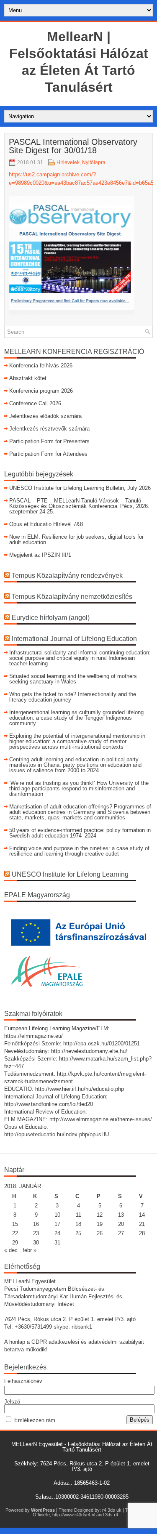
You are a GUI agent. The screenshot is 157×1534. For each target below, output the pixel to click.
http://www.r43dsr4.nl (73, 1514)
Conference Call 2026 (35, 403)
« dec (11, 1250)
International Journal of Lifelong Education (74, 638)
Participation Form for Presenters (49, 441)
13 (121, 1215)
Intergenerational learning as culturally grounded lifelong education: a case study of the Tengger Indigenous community (76, 717)
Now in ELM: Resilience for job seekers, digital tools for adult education (76, 539)
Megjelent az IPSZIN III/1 (40, 555)
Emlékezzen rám (34, 1420)
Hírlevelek (68, 162)
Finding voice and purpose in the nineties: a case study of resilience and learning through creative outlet (79, 851)
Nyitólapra (94, 162)
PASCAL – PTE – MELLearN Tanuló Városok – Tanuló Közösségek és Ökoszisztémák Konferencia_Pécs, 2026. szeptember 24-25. (79, 506)
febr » (29, 1250)
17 (57, 1224)
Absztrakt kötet (27, 378)
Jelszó (12, 1401)
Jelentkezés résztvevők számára (49, 428)
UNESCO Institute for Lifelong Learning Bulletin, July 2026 (80, 488)
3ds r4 (111, 1514)
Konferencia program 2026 (41, 391)
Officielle (41, 1514)
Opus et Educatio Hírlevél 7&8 (46, 524)
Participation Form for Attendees (48, 454)
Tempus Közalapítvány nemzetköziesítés (72, 596)
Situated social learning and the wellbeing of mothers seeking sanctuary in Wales (73, 679)
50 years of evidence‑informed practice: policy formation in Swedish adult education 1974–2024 (80, 833)
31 (57, 1242)
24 (57, 1233)
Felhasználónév (23, 1381)
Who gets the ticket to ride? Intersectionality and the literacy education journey (72, 697)
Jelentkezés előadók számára (45, 416)
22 (15, 1233)
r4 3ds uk (111, 1510)
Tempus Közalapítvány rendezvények (67, 575)
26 (100, 1233)
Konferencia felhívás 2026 (40, 365)
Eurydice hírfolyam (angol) (51, 617)
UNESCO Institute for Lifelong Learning (70, 874)
